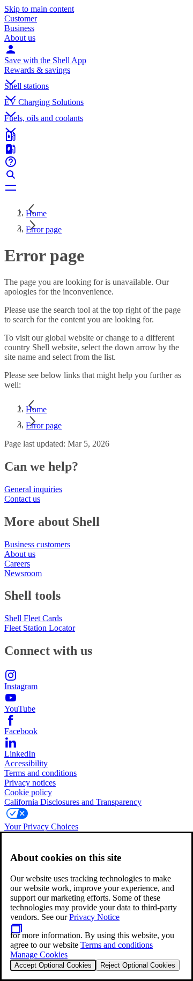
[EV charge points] (96, 148)
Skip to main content (39, 8)
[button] (96, 73)
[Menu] (96, 187)
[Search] (96, 174)
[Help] (96, 161)
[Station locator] (96, 136)
